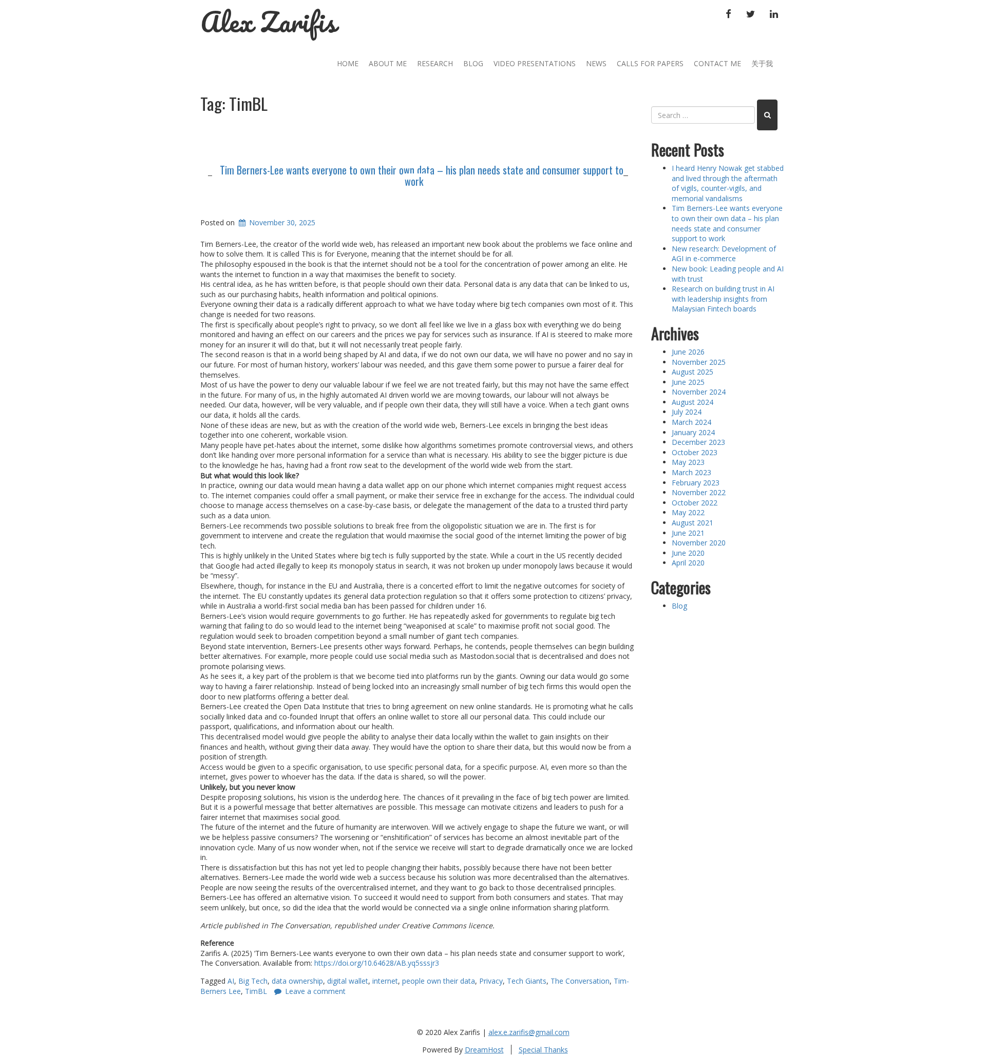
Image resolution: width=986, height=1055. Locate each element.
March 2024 (691, 422)
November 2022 (699, 492)
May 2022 (688, 512)
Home (347, 63)
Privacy (491, 981)
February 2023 (695, 482)
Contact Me (717, 63)
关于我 (762, 63)
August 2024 (692, 402)
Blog (473, 63)
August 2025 (692, 372)
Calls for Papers (650, 63)
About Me (388, 63)
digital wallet (347, 981)
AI (230, 981)
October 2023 (694, 452)
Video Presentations (535, 63)
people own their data (438, 981)
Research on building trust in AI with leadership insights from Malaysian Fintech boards (723, 299)
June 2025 (688, 382)
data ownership (297, 981)
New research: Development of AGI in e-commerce (724, 254)
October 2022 (694, 502)
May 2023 (688, 462)
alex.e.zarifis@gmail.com (529, 1032)
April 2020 (688, 563)
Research (435, 63)
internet (385, 981)
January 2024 (693, 432)
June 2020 (688, 553)
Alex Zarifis (268, 22)
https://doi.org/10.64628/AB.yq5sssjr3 (376, 963)
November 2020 (699, 543)
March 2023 (691, 472)
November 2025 (699, 362)
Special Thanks (543, 1049)
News (596, 63)
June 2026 (688, 352)
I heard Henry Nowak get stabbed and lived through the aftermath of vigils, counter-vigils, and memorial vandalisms (728, 183)
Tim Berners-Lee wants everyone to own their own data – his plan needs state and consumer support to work (421, 175)
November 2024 (699, 392)
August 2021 (692, 523)
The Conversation (580, 981)
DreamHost (484, 1049)
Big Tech (253, 981)
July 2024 (686, 412)
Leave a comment (315, 991)
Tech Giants (526, 981)
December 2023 (698, 442)
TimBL (256, 991)
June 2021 (688, 533)
